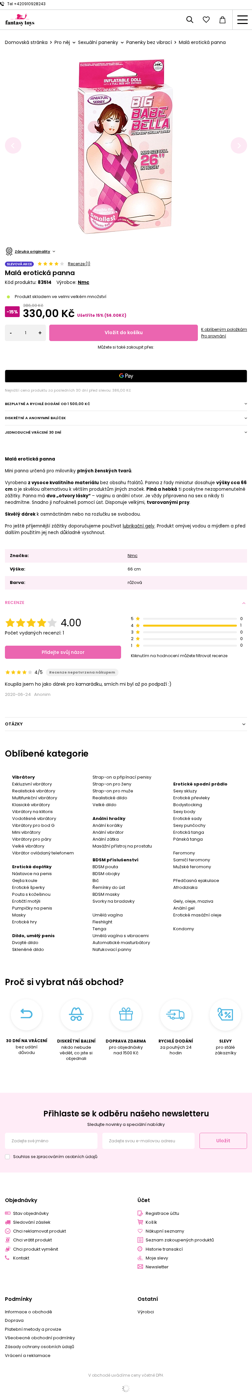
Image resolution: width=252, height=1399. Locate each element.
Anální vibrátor (108, 832)
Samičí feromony (191, 860)
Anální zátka (106, 839)
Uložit (223, 1140)
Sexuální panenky (98, 42)
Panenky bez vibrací (149, 42)
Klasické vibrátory (31, 805)
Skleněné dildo (28, 949)
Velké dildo (104, 805)
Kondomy (183, 929)
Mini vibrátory (26, 832)
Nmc (83, 282)
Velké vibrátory (28, 846)
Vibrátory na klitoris (32, 811)
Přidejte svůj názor (63, 652)
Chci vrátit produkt (32, 1240)
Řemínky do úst (109, 887)
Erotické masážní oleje (197, 915)
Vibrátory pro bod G (33, 825)
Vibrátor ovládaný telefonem (43, 853)
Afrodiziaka (185, 887)
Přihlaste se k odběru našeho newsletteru (126, 1113)
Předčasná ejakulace (196, 880)
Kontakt (21, 1258)
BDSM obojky (106, 874)
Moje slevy (157, 1258)
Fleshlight (102, 922)
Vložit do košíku (124, 332)
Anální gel (184, 908)
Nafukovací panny (112, 949)
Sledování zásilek (32, 1222)
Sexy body (184, 811)
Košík (151, 1222)
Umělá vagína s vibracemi (121, 936)
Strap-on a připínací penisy (122, 777)
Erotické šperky (28, 887)
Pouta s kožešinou (31, 894)
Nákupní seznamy (165, 1231)
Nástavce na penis (32, 874)
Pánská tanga (188, 839)
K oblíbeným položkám (224, 329)
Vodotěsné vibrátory (34, 818)
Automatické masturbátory (121, 942)
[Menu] (242, 20)
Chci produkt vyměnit (35, 1249)
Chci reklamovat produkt (39, 1231)
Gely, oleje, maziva (193, 901)
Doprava (14, 1320)
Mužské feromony (192, 867)
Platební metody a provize (33, 1329)
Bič (96, 880)
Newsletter (157, 1267)
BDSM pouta (105, 867)
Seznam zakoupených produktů (180, 1240)
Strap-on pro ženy (112, 784)
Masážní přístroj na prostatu (122, 846)
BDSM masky (106, 894)
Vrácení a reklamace (28, 1355)
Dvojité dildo (25, 942)
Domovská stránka (26, 42)
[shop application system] (126, 1388)
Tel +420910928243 (26, 4)
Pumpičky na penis (32, 908)
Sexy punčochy (189, 825)
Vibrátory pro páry (31, 839)
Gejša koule (24, 880)
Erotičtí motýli (26, 901)
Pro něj (62, 42)
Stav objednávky (31, 1213)
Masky (19, 915)
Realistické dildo (110, 798)
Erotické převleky (191, 798)
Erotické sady (187, 818)
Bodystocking (187, 805)
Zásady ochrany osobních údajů (39, 1346)
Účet (143, 1200)
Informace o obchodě (28, 1312)
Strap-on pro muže (113, 791)
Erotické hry (24, 922)
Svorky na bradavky (114, 901)
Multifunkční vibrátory (34, 798)
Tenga (99, 929)
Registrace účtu (162, 1213)
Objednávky (21, 1200)
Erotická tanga (188, 832)
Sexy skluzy (185, 791)
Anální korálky (107, 825)
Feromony (184, 853)
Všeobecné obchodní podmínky (40, 1338)
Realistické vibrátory (33, 791)
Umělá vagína (108, 915)
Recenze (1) (79, 264)
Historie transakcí (164, 1249)
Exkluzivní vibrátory (32, 784)
